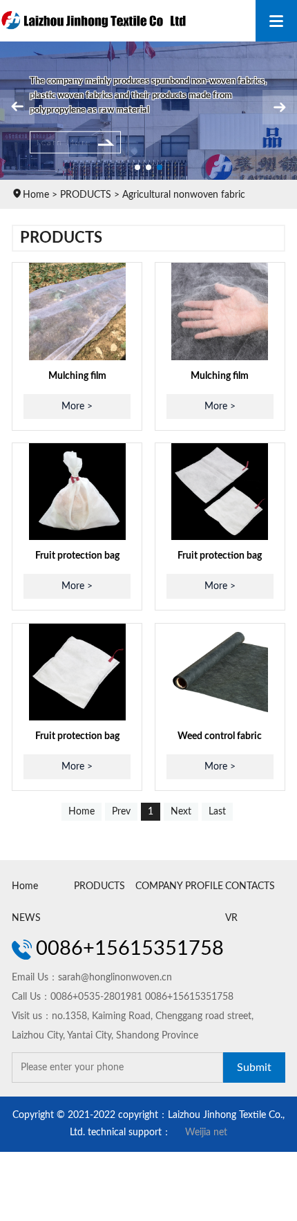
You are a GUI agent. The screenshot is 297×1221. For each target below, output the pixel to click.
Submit (254, 1067)
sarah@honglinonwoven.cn (115, 977)
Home (36, 195)
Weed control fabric (220, 736)
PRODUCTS (85, 195)
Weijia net (206, 1132)
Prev (121, 812)
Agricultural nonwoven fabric (183, 195)
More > (77, 406)
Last (217, 812)
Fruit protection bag (77, 556)
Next (181, 812)
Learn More (64, 142)
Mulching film (77, 376)
